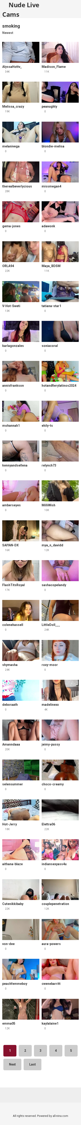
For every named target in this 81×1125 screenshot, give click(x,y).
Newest (7, 33)
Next (12, 1064)
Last (32, 1064)
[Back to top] (73, 1115)
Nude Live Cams (20, 9)
